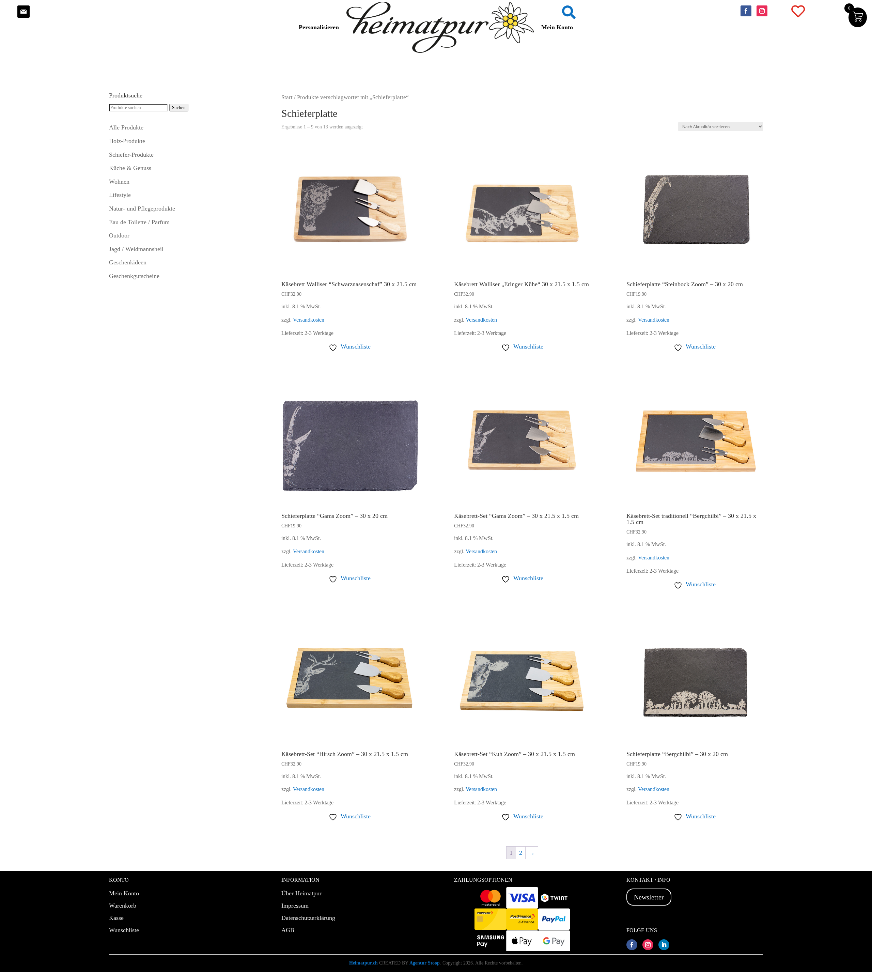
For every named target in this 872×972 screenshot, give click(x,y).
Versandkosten (308, 320)
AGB (287, 930)
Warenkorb (122, 905)
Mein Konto (557, 27)
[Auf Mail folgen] (23, 11)
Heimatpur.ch (363, 963)
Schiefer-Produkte (131, 154)
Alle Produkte (126, 127)
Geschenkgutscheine (134, 276)
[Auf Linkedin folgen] (663, 944)
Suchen (179, 107)
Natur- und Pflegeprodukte (142, 208)
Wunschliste (124, 930)
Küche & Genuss (130, 168)
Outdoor (119, 235)
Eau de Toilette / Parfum (139, 222)
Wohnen (119, 181)
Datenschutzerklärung (308, 917)
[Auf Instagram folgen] (762, 10)
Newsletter (649, 897)
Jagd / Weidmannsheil (136, 249)
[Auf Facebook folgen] (746, 10)
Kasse (116, 917)
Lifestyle (120, 194)
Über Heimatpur (301, 893)
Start (287, 97)
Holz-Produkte (127, 141)
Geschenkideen (127, 262)
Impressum (295, 905)
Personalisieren (319, 27)
